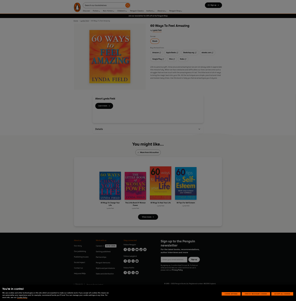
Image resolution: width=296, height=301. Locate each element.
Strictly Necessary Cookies (256, 294)
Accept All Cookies (282, 294)
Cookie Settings (231, 294)
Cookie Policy (22, 297)
